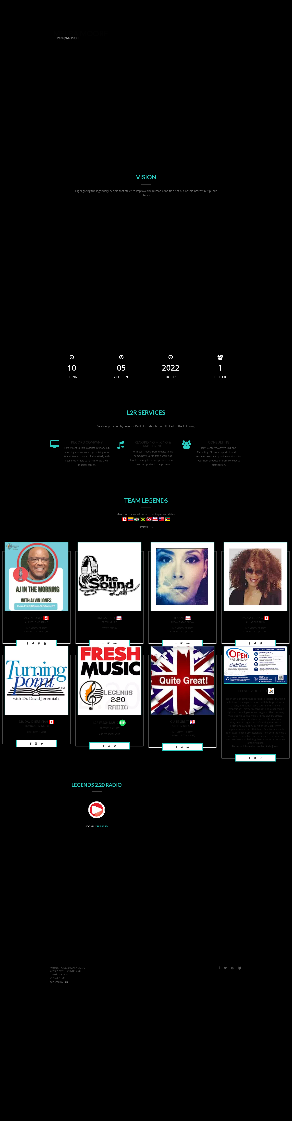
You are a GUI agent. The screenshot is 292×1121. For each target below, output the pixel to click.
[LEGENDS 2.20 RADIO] (31, 743)
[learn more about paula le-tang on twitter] (255, 643)
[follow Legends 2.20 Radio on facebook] (219, 968)
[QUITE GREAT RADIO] (177, 747)
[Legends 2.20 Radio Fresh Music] (109, 680)
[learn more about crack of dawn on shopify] (39, 643)
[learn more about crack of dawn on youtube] (44, 643)
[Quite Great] (182, 680)
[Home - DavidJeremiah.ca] (36, 680)
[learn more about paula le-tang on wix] (260, 643)
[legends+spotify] (36, 743)
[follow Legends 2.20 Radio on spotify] (232, 968)
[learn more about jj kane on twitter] (181, 643)
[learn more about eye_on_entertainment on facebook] (103, 643)
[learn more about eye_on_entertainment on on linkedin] (115, 643)
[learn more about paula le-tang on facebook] (250, 643)
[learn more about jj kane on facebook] (176, 643)
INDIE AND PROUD (68, 38)
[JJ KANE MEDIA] (187, 747)
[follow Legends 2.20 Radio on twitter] (41, 743)
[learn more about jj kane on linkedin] (188, 643)
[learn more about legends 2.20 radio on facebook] (28, 643)
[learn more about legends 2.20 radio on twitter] (33, 643)
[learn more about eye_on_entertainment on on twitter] (108, 643)
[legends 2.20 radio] (255, 664)
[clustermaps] (239, 968)
